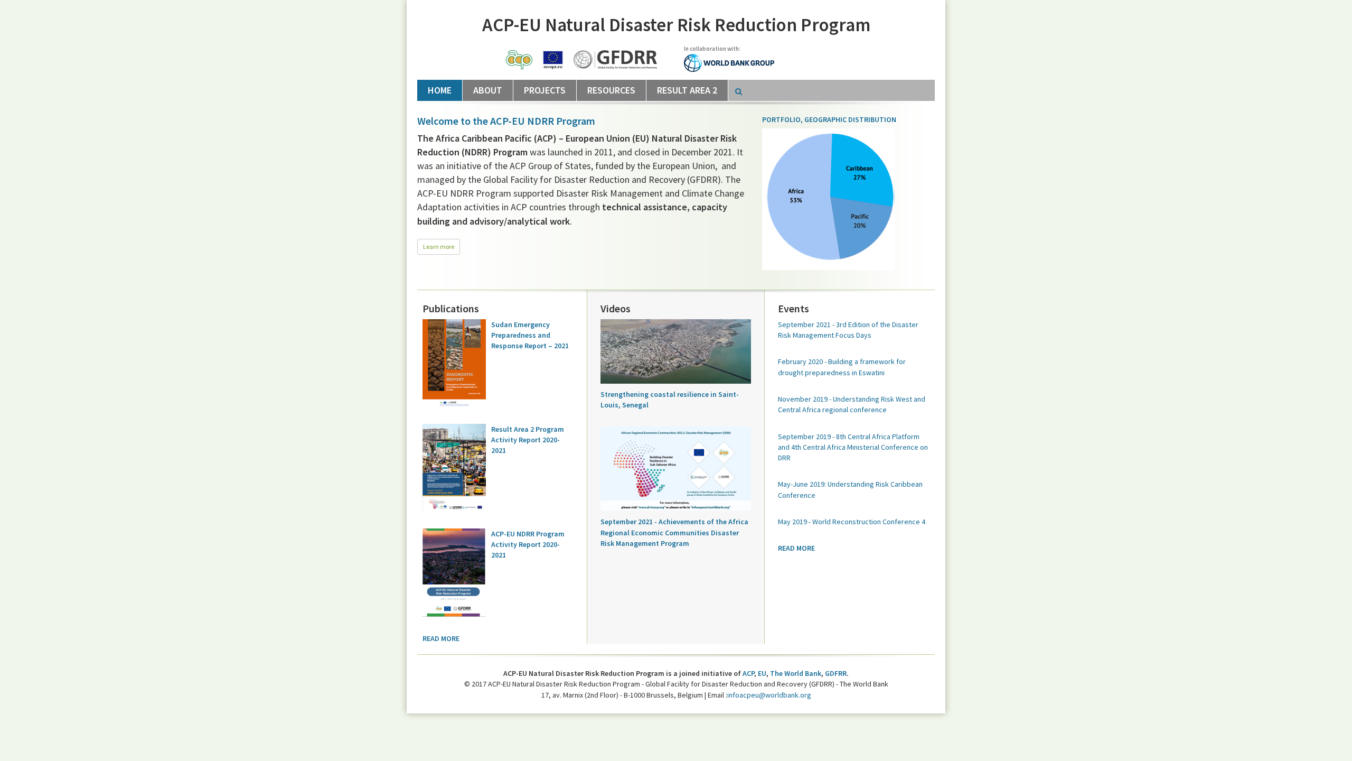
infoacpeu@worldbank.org (769, 695)
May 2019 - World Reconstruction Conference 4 (851, 521)
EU (762, 673)
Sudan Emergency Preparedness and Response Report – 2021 (530, 335)
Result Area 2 (687, 90)
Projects (545, 90)
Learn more (438, 246)
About (487, 90)
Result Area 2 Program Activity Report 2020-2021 (527, 440)
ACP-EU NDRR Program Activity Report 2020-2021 (528, 544)
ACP (748, 673)
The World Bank (795, 673)
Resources (611, 90)
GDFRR (836, 673)
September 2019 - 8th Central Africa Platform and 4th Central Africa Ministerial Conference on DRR (853, 447)
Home (440, 90)
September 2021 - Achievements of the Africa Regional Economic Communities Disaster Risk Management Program (674, 532)
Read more (440, 638)
